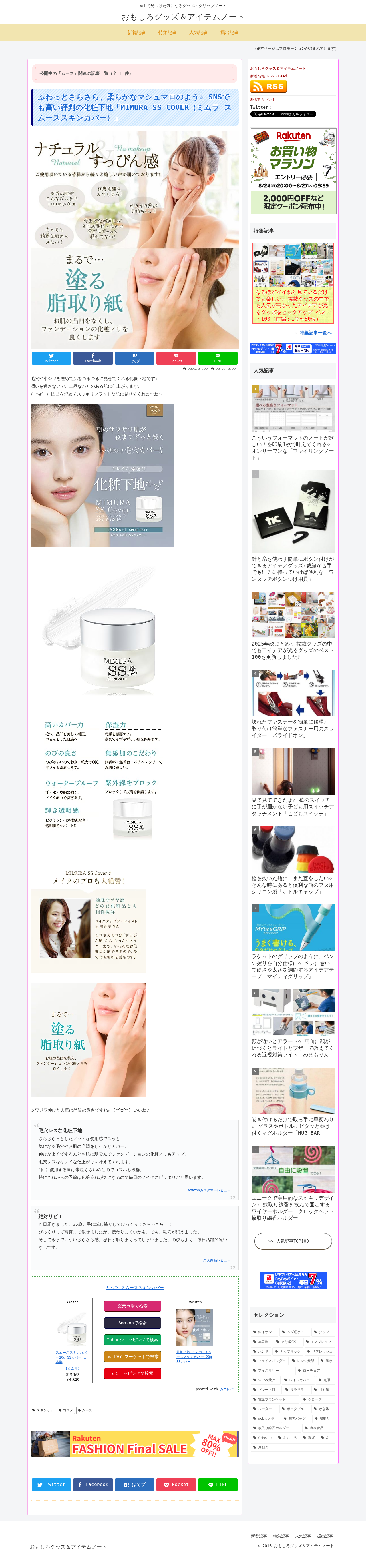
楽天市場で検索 (133, 1306)
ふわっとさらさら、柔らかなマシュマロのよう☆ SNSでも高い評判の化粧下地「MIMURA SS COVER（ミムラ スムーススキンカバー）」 (135, 107)
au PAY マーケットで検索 (132, 1356)
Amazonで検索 (132, 1322)
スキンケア (45, 1410)
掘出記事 (325, 1536)
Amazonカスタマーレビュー (209, 1190)
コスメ (68, 1410)
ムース (87, 1410)
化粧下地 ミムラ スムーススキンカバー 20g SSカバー (194, 1357)
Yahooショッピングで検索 (132, 1339)
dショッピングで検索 (132, 1373)
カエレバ (227, 1389)
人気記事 (303, 1536)
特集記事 (281, 1536)
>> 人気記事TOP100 (288, 1241)
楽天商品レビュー (217, 1260)
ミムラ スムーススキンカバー (135, 1287)
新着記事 (259, 1536)
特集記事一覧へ (316, 332)
